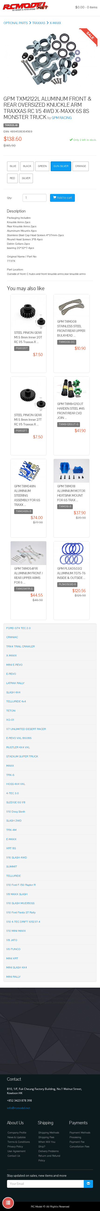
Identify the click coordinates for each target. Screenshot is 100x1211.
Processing (75, 1137)
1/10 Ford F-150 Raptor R (21, 885)
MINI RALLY (13, 977)
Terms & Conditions (18, 1142)
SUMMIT (11, 866)
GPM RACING (62, 118)
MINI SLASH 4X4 (16, 967)
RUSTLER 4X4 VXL (18, 747)
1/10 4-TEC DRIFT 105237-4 (23, 922)
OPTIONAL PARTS (15, 23)
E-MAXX (11, 839)
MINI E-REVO (14, 665)
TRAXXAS (38, 23)
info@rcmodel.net (18, 1108)
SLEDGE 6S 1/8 (15, 802)
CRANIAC (12, 637)
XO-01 (10, 720)
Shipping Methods (48, 1132)
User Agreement (16, 1151)
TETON (10, 711)
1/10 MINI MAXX (16, 931)
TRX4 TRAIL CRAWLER (20, 646)
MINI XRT (12, 958)
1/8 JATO (11, 940)
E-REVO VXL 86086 (19, 738)
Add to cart (64, 198)
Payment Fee (77, 1142)
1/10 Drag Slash (15, 811)
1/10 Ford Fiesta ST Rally (21, 912)
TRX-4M (11, 830)
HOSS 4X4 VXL (15, 784)
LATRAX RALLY (15, 683)
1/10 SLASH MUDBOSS (20, 903)
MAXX (10, 766)
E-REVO (11, 674)
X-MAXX (55, 23)
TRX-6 (10, 775)
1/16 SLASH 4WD (16, 857)
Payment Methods (80, 1132)
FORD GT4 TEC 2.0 (18, 628)
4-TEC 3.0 (12, 793)
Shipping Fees (46, 1137)
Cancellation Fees (79, 1146)
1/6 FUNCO (13, 949)
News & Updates (16, 1137)
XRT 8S (11, 848)
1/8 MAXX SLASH (16, 894)
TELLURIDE (13, 876)
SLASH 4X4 (13, 692)
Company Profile (16, 1132)
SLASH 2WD (14, 820)
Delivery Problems (48, 1151)
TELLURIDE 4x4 (16, 701)
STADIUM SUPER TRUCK (22, 756)
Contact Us (13, 1156)
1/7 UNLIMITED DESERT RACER (26, 729)
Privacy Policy (15, 1146)
